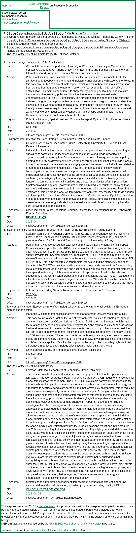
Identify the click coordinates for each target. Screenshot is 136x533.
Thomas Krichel (41, 530)
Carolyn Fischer (124, 36)
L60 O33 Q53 (34, 354)
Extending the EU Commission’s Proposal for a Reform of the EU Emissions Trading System (61, 40)
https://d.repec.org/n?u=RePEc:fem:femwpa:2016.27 (56, 302)
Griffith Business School (63, 523)
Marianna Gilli (45, 50)
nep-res (6, 5)
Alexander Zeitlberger (50, 43)
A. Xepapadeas (89, 33)
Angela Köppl (28, 43)
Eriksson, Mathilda (69, 54)
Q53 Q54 (31, 294)
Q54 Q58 (31, 127)
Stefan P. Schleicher (38, 233)
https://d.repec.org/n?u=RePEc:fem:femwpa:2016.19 (56, 135)
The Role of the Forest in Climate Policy (30, 54)
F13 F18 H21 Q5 (36, 217)
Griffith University (91, 523)
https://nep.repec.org (79, 513)
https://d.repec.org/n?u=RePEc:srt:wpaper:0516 (54, 362)
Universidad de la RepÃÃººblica (20, 23)
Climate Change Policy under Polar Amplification (35, 33)
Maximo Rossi (9, 19)
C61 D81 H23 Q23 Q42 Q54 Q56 (45, 489)
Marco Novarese (30, 516)
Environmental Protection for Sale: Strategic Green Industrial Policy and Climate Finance (58, 36)
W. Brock (73, 33)
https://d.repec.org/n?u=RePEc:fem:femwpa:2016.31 (56, 225)
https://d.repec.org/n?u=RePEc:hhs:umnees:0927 (55, 497)
